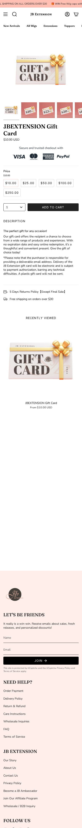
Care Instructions (14, 714)
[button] (14, 14)
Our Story (9, 760)
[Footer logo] (14, 594)
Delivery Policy (12, 699)
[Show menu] (5, 14)
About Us (9, 768)
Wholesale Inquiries (16, 721)
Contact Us (10, 776)
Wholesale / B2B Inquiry (19, 806)
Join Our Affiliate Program (20, 798)
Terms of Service (11, 671)
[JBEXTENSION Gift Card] (41, 361)
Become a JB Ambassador (20, 791)
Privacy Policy (63, 668)
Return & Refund (14, 706)
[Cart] (76, 14)
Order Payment (13, 691)
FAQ (6, 729)
